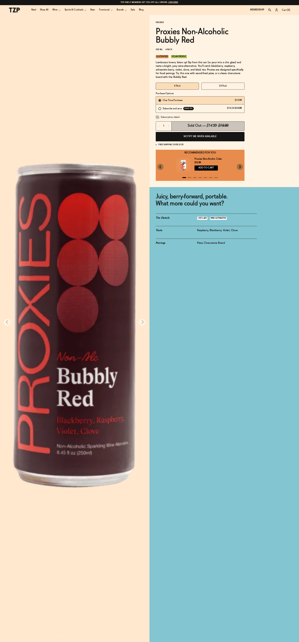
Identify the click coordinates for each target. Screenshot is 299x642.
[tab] (184, 177)
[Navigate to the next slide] (142, 322)
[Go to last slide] (160, 167)
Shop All (44, 10)
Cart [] (286, 10)
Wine (54, 10)
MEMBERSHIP (257, 10)
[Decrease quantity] (159, 126)
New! (33, 10)
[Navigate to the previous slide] (7, 322)
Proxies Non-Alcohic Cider (208, 159)
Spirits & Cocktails (74, 10)
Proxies (160, 23)
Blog (141, 10)
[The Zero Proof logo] (14, 10)
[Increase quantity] (168, 126)
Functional (104, 10)
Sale (133, 10)
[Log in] (276, 10)
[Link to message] (149, 2)
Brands (120, 10)
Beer (92, 10)
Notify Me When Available (200, 136)
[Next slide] (240, 167)
